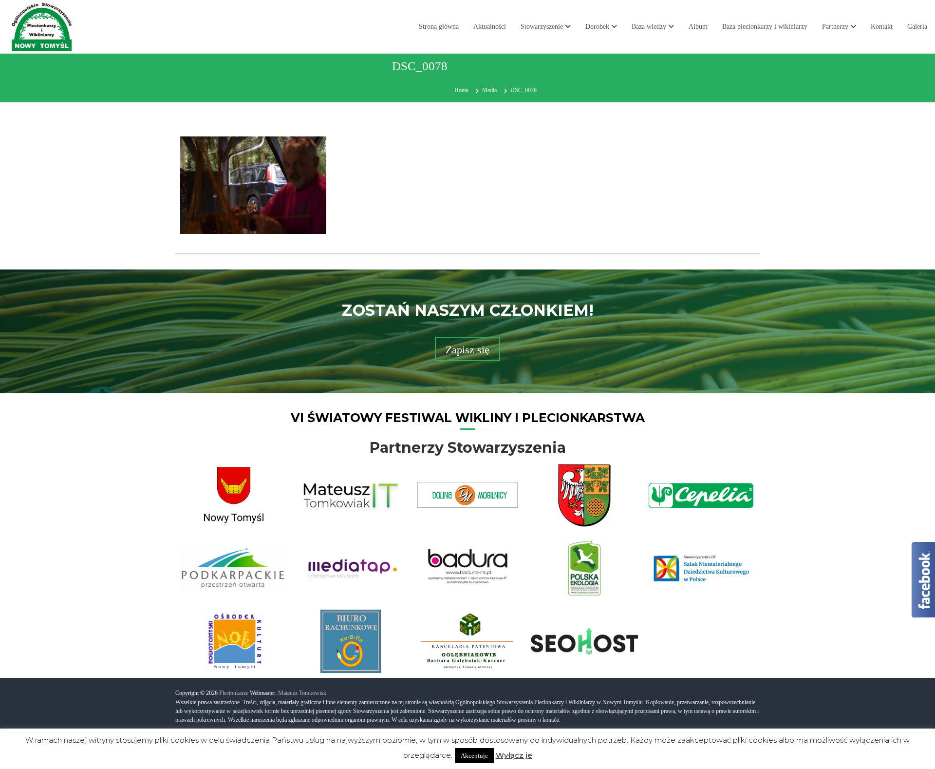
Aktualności (489, 26)
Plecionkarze (233, 693)
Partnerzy (835, 26)
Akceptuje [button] (474, 755)
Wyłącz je (514, 755)
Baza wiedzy (649, 26)
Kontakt (882, 26)
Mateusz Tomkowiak (302, 693)
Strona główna (439, 26)
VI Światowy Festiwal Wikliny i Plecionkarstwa (468, 417)
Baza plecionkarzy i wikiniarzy (764, 26)
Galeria (917, 26)
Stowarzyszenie (542, 26)
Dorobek (597, 26)
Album (698, 26)
